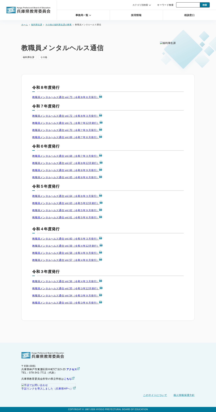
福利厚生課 (36, 24)
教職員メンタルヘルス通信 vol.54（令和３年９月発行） (65, 295)
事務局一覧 (82, 15)
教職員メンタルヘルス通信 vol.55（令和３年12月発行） (65, 288)
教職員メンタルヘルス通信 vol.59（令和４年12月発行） (65, 246)
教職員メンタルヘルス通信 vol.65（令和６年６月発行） (65, 177)
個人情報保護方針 (184, 395)
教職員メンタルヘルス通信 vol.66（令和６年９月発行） (65, 170)
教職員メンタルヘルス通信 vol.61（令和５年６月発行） (65, 217)
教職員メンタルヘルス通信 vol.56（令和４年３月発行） (65, 281)
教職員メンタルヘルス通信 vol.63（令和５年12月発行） (65, 203)
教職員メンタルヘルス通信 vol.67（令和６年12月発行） (65, 163)
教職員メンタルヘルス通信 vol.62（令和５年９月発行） (65, 210)
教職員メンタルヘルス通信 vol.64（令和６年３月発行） (65, 196)
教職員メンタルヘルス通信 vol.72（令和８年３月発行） (65, 116)
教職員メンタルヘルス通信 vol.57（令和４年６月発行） (65, 260)
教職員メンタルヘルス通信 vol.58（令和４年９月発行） (65, 253)
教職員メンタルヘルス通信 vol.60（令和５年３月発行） (65, 238)
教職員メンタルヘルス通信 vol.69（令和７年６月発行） (65, 137)
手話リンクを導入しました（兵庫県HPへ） (47, 388)
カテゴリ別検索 (140, 5)
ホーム (24, 24)
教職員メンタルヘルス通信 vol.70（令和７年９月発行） (65, 130)
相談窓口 (189, 15)
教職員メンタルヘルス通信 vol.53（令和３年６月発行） (65, 302)
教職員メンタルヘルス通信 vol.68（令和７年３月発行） (65, 156)
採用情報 (136, 15)
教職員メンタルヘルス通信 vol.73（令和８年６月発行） (65, 97)
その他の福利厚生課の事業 (58, 24)
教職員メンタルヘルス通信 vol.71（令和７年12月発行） (65, 123)
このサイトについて (155, 395)
